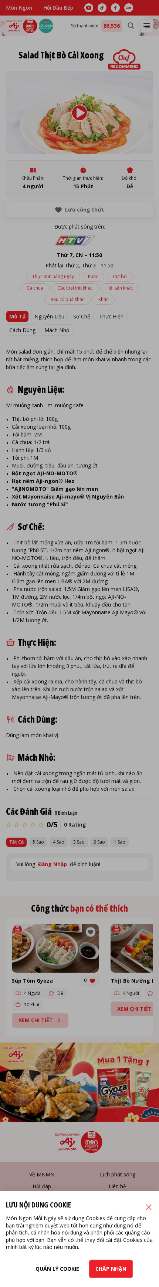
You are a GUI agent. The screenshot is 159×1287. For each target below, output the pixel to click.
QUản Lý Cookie (57, 1268)
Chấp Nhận (110, 1268)
